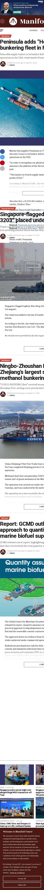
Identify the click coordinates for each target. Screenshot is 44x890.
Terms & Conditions (17, 873)
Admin (12, 65)
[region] (22, 859)
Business (34, 30)
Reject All (22, 885)
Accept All (22, 879)
